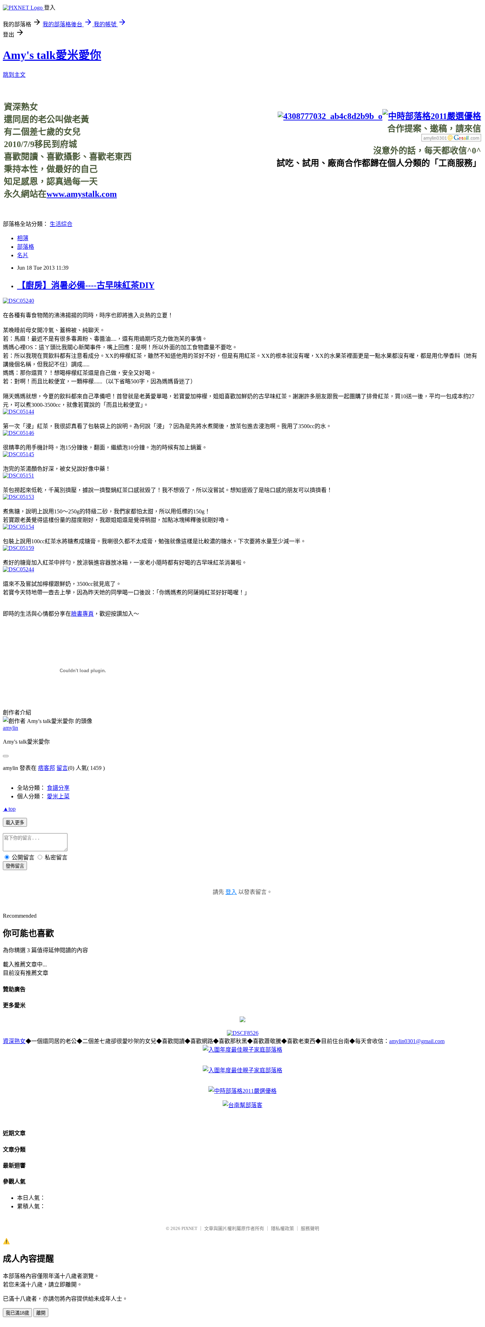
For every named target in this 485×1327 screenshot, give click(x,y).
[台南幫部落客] (242, 1105)
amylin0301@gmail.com (417, 1041)
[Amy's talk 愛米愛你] (242, 1020)
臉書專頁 (82, 614)
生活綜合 (61, 224)
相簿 (22, 238)
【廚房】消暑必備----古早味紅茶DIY (85, 285)
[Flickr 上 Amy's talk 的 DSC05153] (18, 497)
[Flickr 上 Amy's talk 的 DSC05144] (18, 412)
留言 (62, 768)
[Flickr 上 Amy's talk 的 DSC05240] (18, 301)
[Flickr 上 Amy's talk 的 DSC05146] (18, 433)
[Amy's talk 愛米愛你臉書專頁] (330, 116)
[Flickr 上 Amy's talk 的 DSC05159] (18, 548)
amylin (10, 728)
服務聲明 (310, 1228)
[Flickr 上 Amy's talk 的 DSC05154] (18, 527)
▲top (9, 809)
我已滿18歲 (17, 1313)
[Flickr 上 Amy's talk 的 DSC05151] (18, 476)
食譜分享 (58, 788)
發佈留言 (15, 866)
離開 (40, 1313)
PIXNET (189, 1228)
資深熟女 (14, 1041)
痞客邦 (46, 768)
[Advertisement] (352, 184)
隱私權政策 (282, 1228)
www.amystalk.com (82, 194)
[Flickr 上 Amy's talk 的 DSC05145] (18, 454)
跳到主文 (14, 75)
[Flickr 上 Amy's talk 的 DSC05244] (18, 569)
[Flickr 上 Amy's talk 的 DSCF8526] (242, 1033)
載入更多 (15, 822)
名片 (22, 255)
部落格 (25, 247)
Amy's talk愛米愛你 (52, 55)
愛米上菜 (58, 796)
